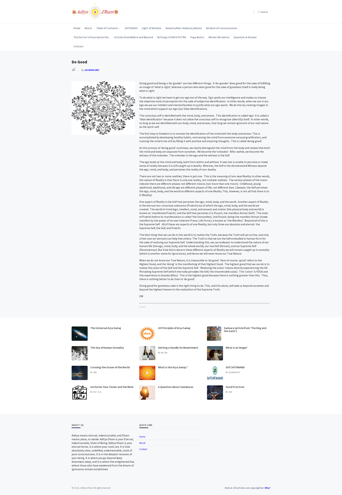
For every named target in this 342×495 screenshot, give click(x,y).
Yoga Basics (197, 37)
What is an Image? (236, 347)
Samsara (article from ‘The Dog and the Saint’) (245, 329)
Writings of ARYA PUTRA (171, 37)
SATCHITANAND (235, 367)
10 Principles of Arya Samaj (174, 328)
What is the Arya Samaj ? (173, 367)
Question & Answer (245, 37)
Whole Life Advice (218, 37)
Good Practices (235, 387)
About (88, 28)
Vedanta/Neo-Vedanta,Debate (183, 28)
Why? (267, 487)
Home (76, 28)
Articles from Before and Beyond (133, 37)
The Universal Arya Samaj (105, 328)
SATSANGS (131, 28)
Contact (78, 46)
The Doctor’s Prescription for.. (91, 37)
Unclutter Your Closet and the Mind (111, 387)
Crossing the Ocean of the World (110, 367)
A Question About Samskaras (175, 387)
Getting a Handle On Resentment (178, 347)
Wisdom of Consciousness (221, 28)
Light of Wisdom (151, 28)
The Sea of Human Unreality (107, 347)
